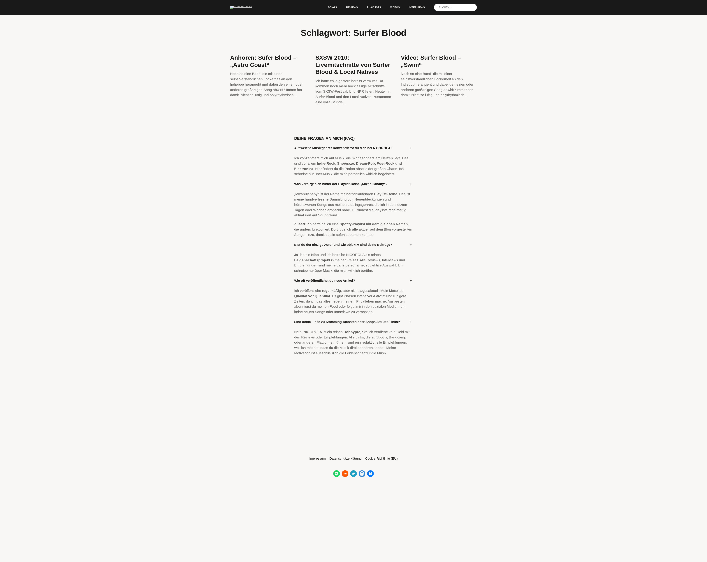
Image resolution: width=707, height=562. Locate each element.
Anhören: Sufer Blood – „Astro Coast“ (263, 61)
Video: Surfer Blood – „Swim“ (431, 61)
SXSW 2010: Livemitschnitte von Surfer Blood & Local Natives (352, 64)
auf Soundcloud (324, 215)
